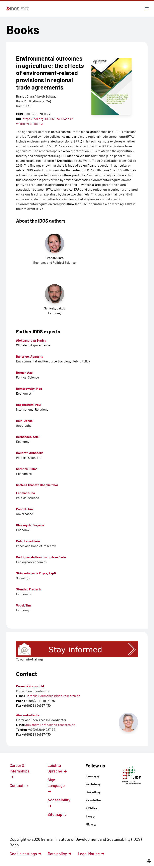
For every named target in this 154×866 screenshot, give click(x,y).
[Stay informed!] (77, 649)
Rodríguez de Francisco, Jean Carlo (41, 557)
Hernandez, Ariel (28, 437)
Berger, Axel (24, 372)
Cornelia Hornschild (30, 686)
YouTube (91, 784)
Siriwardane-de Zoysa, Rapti (36, 573)
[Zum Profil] (128, 722)
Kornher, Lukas (26, 469)
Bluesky (91, 776)
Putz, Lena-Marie (28, 541)
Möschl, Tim (24, 509)
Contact (17, 785)
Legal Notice (89, 853)
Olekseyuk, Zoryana (30, 525)
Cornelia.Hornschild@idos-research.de (53, 696)
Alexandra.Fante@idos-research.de (50, 725)
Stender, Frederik (28, 589)
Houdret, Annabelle (30, 453)
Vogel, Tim (23, 605)
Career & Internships (19, 768)
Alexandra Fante (27, 715)
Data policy (57, 853)
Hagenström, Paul (28, 404)
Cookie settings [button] (23, 853)
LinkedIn (91, 792)
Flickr (89, 824)
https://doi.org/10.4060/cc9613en (46, 119)
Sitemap (55, 814)
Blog (88, 816)
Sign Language (56, 782)
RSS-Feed (92, 808)
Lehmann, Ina (25, 493)
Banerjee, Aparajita (29, 356)
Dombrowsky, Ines (29, 388)
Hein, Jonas (24, 420)
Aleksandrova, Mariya (31, 340)
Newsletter (93, 800)
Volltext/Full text (28, 123)
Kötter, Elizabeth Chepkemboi (37, 485)
